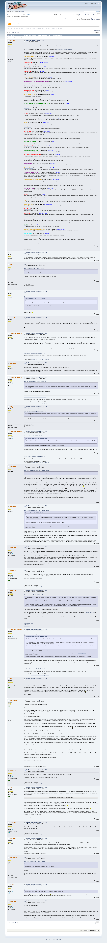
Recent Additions (77, 18)
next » (98, 30)
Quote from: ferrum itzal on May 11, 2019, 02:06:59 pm (35, 381)
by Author (70, 18)
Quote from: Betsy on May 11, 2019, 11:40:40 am (34, 296)
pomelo (12, 253)
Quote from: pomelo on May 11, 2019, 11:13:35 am (34, 268)
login (19, 11)
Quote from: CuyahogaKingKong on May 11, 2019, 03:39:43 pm (36, 510)
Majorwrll (12, 40)
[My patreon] (9, 893)
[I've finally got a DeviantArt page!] (9, 687)
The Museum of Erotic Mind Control (86, 14)
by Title (66, 18)
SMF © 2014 (53, 939)
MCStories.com (61, 18)
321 (11, 678)
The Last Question (89, 612)
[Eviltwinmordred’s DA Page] (9, 580)
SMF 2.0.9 (48, 939)
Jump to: (82, 930)
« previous (95, 30)
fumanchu (13, 570)
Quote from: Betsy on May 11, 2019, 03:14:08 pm (34, 435)
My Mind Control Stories (28, 623)
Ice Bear (12, 884)
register (22, 11)
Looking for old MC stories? (94, 18)
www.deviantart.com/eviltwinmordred (35, 586)
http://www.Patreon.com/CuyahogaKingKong (40, 359)
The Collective (85, 18)
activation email (18, 12)
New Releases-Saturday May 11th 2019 (35, 40)
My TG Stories (27, 624)
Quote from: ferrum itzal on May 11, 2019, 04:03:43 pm (35, 594)
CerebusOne (13, 700)
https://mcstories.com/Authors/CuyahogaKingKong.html (35, 353)
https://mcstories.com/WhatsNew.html (32, 279)
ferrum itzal (13, 363)
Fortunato (12, 317)
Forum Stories (27, 626)
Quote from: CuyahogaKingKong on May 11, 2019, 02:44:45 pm (36, 470)
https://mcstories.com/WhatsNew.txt (64, 49)
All (13, 32)
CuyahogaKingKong (16, 333)
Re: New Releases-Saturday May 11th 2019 (36, 252)
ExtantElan (13, 547)
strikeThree (13, 590)
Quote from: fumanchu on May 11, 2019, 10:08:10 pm (34, 861)
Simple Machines (59, 939)
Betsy (11, 264)
